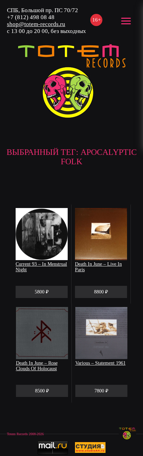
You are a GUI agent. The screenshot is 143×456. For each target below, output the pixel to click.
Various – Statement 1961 (100, 363)
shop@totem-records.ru (36, 24)
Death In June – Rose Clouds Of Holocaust (37, 365)
